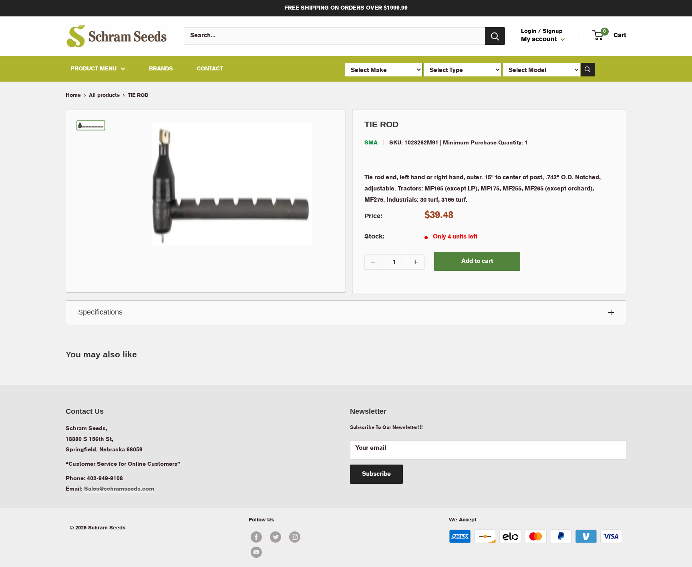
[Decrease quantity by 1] (373, 262)
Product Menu (93, 68)
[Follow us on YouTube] (285, 552)
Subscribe (376, 474)
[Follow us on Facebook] (256, 537)
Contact (210, 68)
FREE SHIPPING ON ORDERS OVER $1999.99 (346, 8)
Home (73, 95)
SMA (371, 142)
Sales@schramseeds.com (119, 489)
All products (104, 95)
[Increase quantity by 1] (415, 262)
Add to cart (477, 261)
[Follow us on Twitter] (275, 537)
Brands (161, 68)
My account (540, 40)
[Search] (495, 36)
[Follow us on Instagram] (294, 537)
